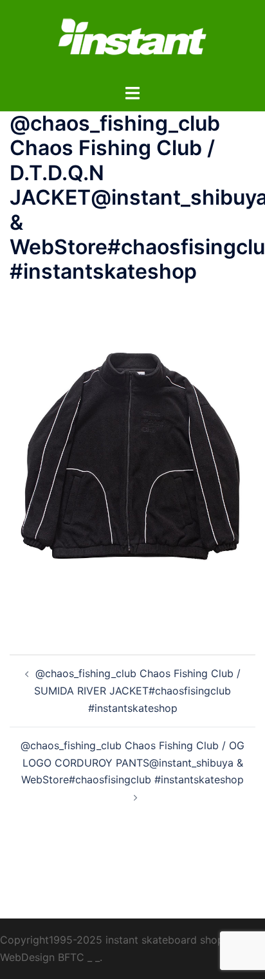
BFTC (71, 957)
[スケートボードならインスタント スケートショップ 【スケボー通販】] (132, 40)
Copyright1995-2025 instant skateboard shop (112, 939)
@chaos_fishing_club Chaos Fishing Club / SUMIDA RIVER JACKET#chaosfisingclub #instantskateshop (137, 690)
